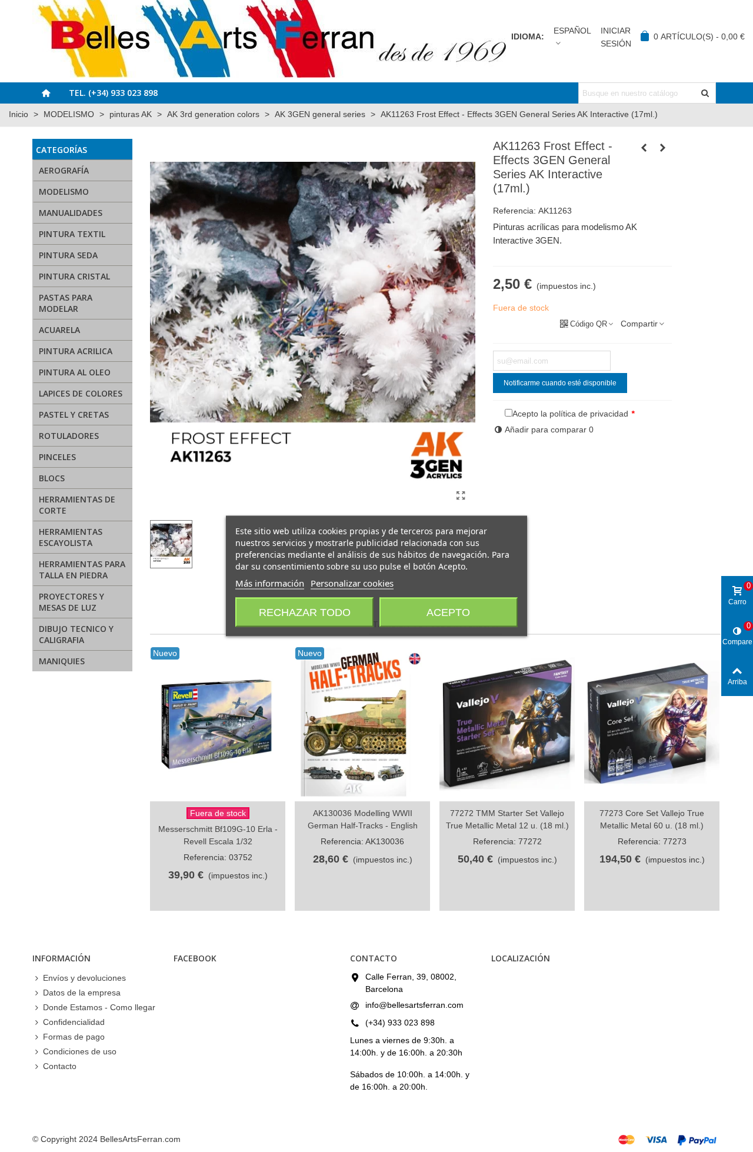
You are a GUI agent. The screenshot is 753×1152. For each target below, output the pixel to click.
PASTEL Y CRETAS (74, 414)
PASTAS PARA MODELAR (65, 303)
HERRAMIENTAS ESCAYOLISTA (70, 537)
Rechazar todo (305, 612)
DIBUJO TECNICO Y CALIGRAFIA (76, 634)
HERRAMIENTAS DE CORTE (77, 505)
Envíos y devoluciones (84, 978)
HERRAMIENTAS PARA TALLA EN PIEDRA (82, 569)
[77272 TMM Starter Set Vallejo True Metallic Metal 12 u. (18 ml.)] (507, 724)
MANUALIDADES (70, 212)
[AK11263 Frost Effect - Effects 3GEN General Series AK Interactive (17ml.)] (460, 496)
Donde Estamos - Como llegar (99, 1007)
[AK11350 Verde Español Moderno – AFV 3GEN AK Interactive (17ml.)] (663, 148)
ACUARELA (59, 329)
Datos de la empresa (82, 992)
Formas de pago (74, 1036)
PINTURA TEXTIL (72, 233)
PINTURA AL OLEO (75, 372)
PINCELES (57, 456)
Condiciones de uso (79, 1051)
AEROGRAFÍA (64, 170)
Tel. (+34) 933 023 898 (113, 92)
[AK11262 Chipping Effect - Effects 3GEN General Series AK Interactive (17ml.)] (644, 148)
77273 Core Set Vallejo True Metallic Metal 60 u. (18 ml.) (651, 819)
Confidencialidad (74, 1022)
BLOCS (52, 478)
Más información (269, 583)
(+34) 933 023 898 (400, 1022)
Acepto (448, 612)
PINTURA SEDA (68, 255)
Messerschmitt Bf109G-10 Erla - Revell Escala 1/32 (218, 835)
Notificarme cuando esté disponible (560, 383)
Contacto (59, 1066)
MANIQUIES (62, 661)
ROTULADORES (69, 435)
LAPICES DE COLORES (80, 393)
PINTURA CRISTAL (74, 276)
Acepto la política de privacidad (570, 413)
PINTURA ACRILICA (75, 351)
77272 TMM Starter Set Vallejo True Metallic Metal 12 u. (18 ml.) (507, 819)
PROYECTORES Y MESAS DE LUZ (71, 602)
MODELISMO (64, 191)
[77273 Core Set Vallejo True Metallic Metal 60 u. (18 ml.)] (651, 724)
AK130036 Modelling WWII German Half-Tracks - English (363, 819)
